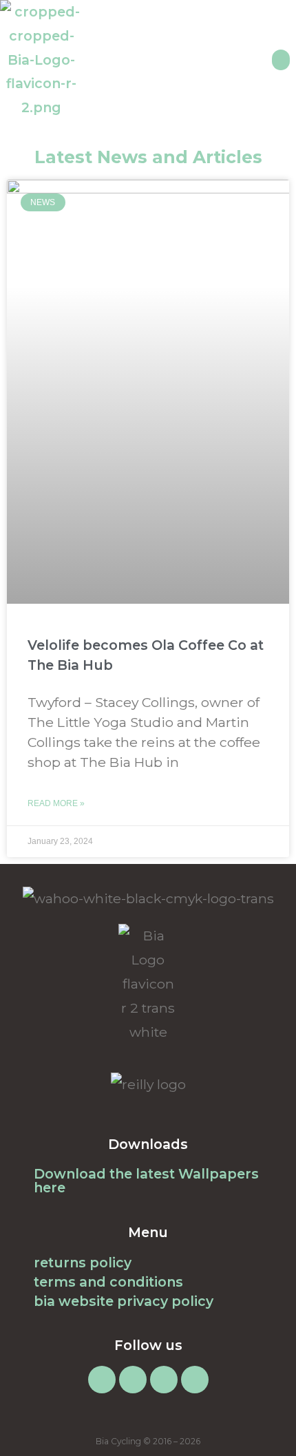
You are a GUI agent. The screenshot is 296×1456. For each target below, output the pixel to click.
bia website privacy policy (123, 1301)
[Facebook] (133, 1379)
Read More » (56, 803)
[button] (281, 60)
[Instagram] (102, 1379)
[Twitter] (164, 1379)
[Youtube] (195, 1379)
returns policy (82, 1262)
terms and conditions (108, 1282)
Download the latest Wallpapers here (146, 1180)
